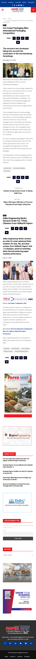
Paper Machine (15, 348)
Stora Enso (7, 171)
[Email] (26, 643)
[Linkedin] (15, 643)
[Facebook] (5, 643)
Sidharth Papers (8, 351)
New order (6, 348)
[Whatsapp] (31, 643)
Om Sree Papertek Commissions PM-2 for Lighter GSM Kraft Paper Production (17, 331)
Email (4, 531)
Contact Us (13, 656)
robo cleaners (25, 348)
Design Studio (7, 168)
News (4, 25)
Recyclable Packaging (19, 168)
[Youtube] (21, 643)
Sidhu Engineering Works (21, 351)
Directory (4, 2)
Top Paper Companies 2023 (17, 303)
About (6, 656)
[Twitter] (10, 643)
